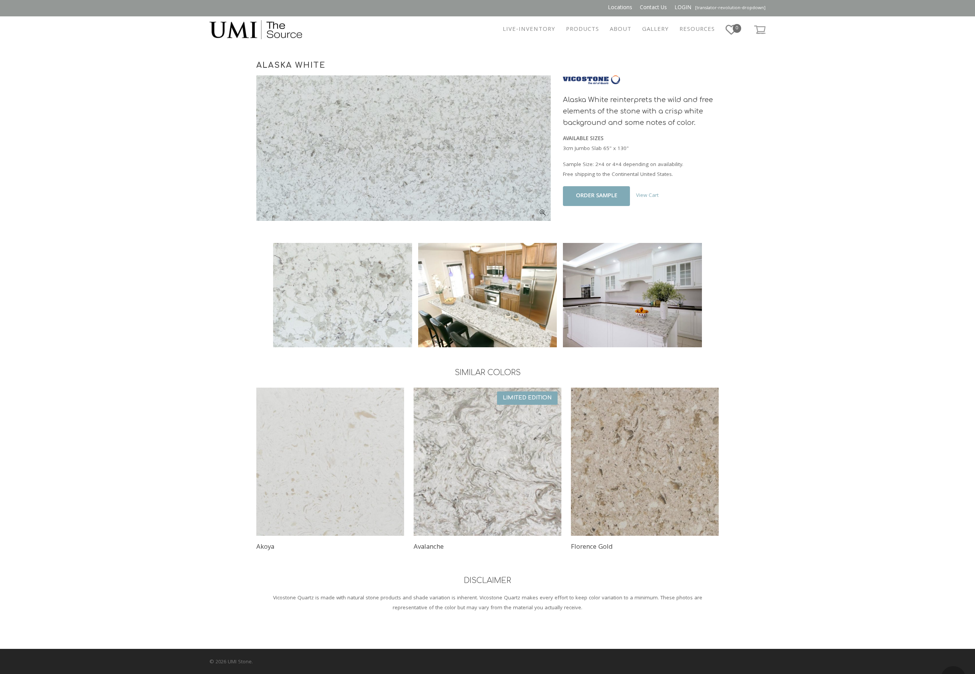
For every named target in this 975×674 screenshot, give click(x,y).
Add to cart (596, 196)
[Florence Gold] (645, 462)
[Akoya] (330, 462)
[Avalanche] (488, 462)
